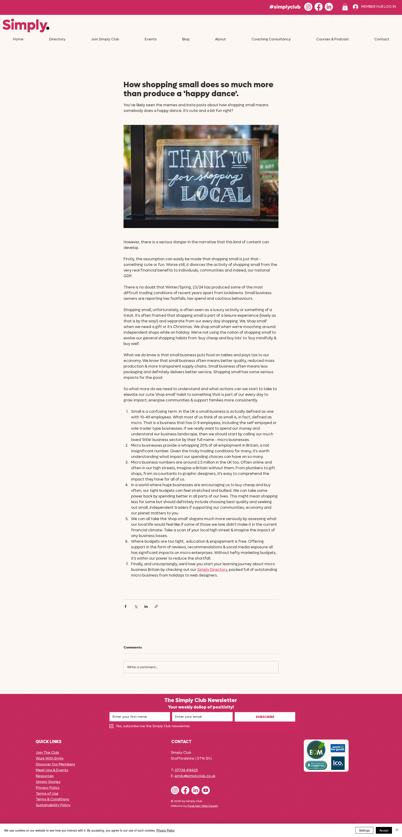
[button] (345, 6)
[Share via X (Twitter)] (136, 606)
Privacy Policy (165, 830)
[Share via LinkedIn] (146, 606)
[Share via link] (156, 606)
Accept (383, 830)
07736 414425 (186, 770)
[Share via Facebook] (126, 606)
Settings (364, 830)
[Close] (396, 830)
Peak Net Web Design (203, 806)
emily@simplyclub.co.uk (195, 776)
